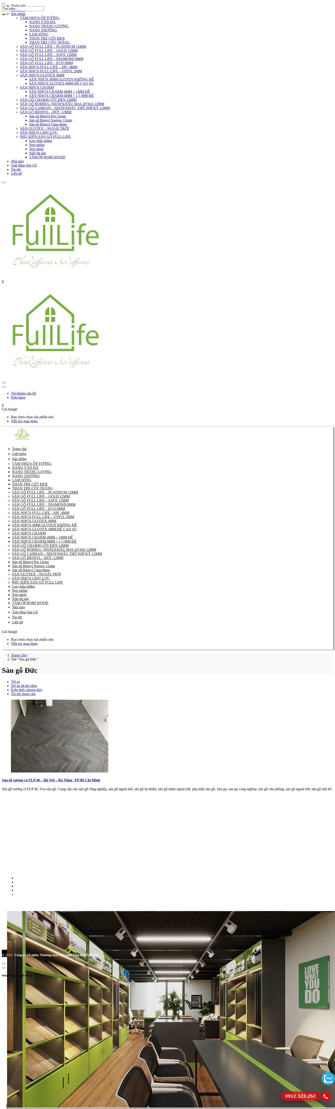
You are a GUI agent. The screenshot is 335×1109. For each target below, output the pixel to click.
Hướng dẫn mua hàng (26, 894)
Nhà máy (17, 161)
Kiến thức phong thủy (27, 690)
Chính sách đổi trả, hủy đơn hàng (35, 878)
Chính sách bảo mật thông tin (32, 886)
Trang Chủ (18, 655)
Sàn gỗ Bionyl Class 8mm (48, 124)
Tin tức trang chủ (23, 694)
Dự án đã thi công (24, 686)
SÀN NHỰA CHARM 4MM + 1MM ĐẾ (59, 92)
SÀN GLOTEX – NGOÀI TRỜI (44, 128)
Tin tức (16, 169)
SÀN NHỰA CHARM (37, 87)
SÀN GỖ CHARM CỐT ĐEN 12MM (48, 100)
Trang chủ (19, 449)
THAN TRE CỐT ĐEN (47, 38)
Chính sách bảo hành (26, 882)
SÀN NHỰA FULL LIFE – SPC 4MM (48, 67)
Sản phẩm (19, 459)
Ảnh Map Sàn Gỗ (24, 165)
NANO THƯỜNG (43, 30)
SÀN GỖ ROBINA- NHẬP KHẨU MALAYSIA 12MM (62, 104)
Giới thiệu (19, 454)
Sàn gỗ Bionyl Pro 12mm (47, 116)
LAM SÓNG (39, 34)
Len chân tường (40, 141)
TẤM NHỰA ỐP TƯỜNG (39, 18)
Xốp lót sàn (37, 153)
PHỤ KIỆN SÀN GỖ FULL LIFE (45, 137)
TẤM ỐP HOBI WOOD (47, 157)
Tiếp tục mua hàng (24, 421)
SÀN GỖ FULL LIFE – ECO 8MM (46, 63)
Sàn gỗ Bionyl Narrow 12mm (50, 120)
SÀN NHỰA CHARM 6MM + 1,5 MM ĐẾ (61, 96)
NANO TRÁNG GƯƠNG (49, 26)
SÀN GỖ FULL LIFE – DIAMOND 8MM (51, 59)
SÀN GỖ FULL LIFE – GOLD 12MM (49, 51)
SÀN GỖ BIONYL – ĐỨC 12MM (45, 112)
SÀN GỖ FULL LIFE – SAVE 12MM (48, 55)
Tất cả (15, 682)
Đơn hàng (18, 397)
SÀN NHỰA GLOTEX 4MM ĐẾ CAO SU (61, 83)
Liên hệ (16, 173)
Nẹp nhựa (36, 149)
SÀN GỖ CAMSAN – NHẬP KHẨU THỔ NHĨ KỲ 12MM (65, 108)
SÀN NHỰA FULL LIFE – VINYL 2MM (51, 71)
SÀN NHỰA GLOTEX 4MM (42, 75)
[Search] (3, 14)
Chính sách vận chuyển (28, 890)
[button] (3, 281)
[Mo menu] (3, 182)
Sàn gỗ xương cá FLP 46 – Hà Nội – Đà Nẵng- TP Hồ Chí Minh (51, 780)
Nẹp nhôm (36, 145)
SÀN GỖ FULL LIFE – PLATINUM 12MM (53, 46)
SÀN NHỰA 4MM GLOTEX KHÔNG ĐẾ (61, 79)
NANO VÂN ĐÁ (42, 22)
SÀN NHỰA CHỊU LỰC (39, 132)
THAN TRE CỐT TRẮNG (49, 42)
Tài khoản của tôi (23, 393)
